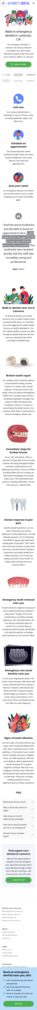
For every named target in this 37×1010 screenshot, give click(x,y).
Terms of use (7, 950)
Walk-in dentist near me (11, 914)
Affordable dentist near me (12, 911)
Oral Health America (9, 935)
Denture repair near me (11, 920)
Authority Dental (8, 932)
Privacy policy (7, 953)
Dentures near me (9, 917)
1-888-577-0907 (20, 64)
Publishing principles (10, 956)
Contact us (6, 938)
